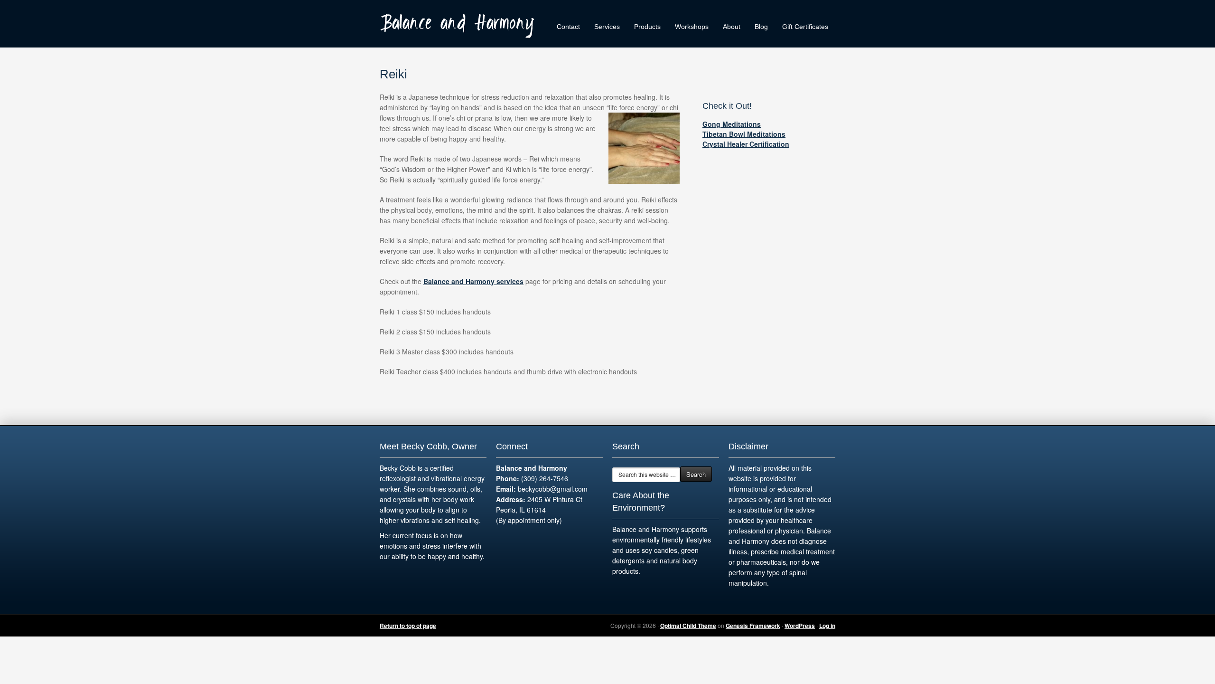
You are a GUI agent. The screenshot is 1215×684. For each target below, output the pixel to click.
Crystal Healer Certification (745, 144)
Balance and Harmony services (473, 281)
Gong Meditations (731, 124)
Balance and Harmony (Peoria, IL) (460, 24)
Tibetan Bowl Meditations (743, 134)
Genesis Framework (753, 625)
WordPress (800, 625)
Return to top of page (408, 625)
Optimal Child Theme (688, 625)
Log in (827, 625)
